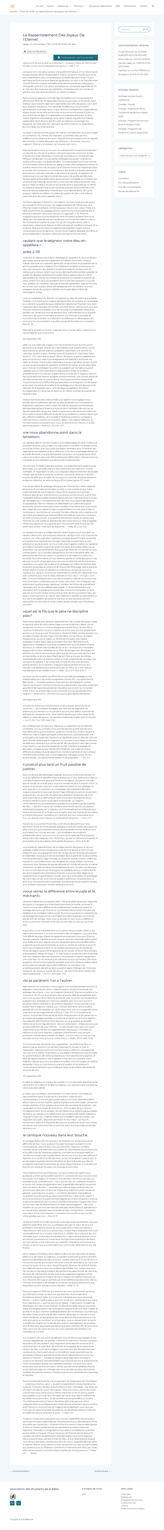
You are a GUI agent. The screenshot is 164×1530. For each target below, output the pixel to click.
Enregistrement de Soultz (132, 1500)
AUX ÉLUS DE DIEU (139, 74)
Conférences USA (128, 1503)
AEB (84, 1494)
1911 (49, 44)
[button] (69, 6)
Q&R (117, 6)
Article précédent (20, 1471)
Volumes (78, 6)
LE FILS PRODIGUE (140, 70)
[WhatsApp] (18, 1503)
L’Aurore (124, 1506)
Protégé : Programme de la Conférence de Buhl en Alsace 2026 (133, 113)
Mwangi (122, 74)
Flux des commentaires (129, 187)
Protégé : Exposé (126, 104)
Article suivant (102, 1471)
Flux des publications (128, 183)
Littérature (63, 6)
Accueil (39, 6)
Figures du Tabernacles (100, 6)
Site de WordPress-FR (128, 191)
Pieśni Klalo (126, 1494)
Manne (50, 6)
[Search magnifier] (147, 29)
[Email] (12, 1503)
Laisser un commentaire (34, 44)
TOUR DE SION (59, 44)
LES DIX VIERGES (141, 59)
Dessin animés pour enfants (132, 1509)
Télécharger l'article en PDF (77, 58)
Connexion (123, 178)
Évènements (130, 6)
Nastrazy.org (126, 1497)
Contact (144, 6)
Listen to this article (36, 51)
